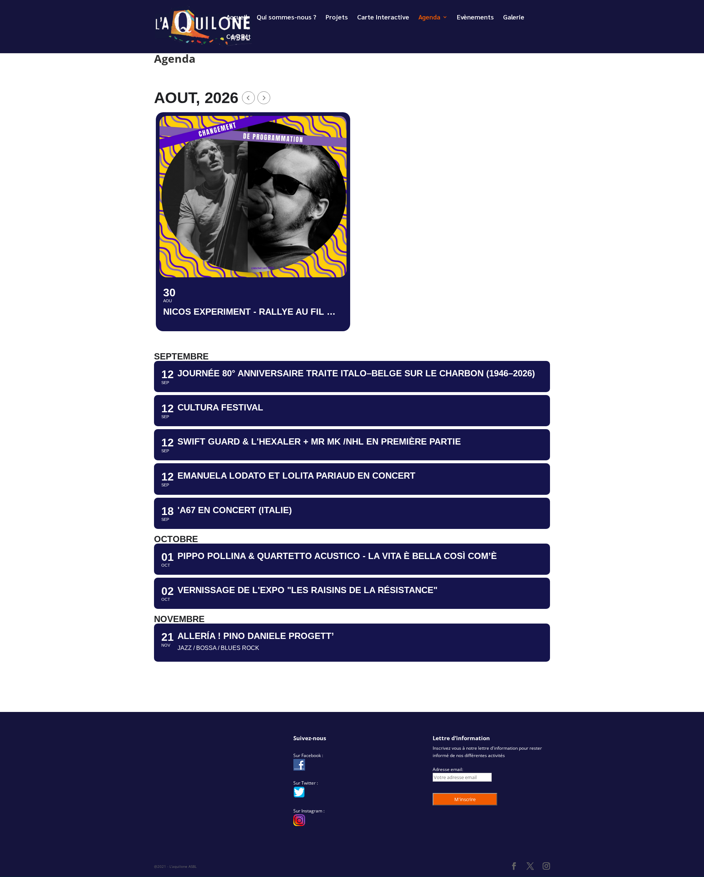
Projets (337, 17)
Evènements (475, 17)
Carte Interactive (383, 17)
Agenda (429, 17)
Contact (238, 37)
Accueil (236, 17)
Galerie (513, 17)
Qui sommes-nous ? (286, 17)
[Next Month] (263, 97)
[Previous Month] (248, 97)
